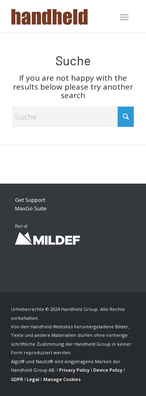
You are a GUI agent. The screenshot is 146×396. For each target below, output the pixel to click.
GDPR (17, 379)
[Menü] (124, 17)
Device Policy (107, 370)
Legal (33, 379)
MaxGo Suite (31, 208)
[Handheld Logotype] (60, 16)
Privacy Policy (74, 370)
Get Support (30, 199)
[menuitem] (124, 18)
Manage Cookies (62, 379)
